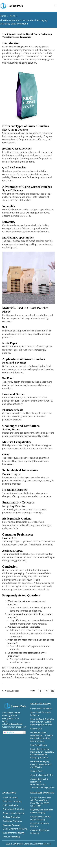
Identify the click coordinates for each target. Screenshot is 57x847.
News (12, 15)
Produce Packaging (11, 836)
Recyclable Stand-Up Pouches (39, 824)
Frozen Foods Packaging (13, 809)
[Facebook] (40, 691)
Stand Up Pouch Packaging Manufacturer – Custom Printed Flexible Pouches (42, 722)
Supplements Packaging (13, 833)
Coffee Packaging (10, 805)
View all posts (12, 691)
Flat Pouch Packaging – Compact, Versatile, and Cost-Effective (40, 764)
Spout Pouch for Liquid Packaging (40, 713)
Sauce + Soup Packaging (13, 813)
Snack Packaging (10, 797)
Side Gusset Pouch (38, 745)
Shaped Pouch (36, 771)
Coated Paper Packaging (41, 708)
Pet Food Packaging (11, 817)
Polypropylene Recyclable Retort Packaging (41, 811)
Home (3, 15)
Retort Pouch (36, 728)
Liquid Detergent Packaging (15, 829)
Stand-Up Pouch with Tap (41, 775)
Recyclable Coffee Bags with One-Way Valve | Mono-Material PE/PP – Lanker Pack (40, 801)
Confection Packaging (12, 821)
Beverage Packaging (12, 825)
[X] (46, 691)
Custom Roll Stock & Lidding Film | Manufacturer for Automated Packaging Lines (42, 783)
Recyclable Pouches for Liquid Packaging (40, 818)
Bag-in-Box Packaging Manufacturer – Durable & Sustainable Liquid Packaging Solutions (42, 753)
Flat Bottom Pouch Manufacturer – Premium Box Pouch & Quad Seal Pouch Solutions (41, 736)
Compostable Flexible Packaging (39, 831)
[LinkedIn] (52, 691)
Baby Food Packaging (12, 801)
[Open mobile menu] (55, 6)
